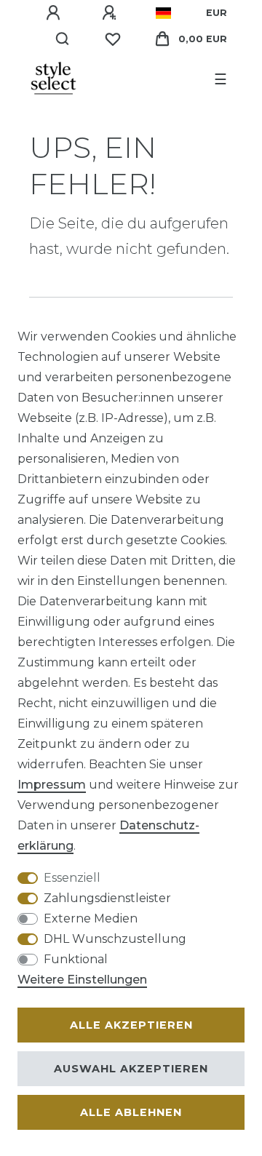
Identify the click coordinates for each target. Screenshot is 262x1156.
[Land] (163, 13)
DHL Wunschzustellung (115, 939)
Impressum (51, 785)
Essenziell (72, 878)
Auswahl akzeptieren (131, 1068)
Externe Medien (91, 918)
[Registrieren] (111, 13)
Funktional (76, 959)
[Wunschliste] (113, 39)
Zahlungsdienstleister (107, 898)
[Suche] (63, 39)
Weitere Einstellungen (82, 979)
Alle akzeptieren (131, 1025)
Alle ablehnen (131, 1112)
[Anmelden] (55, 13)
